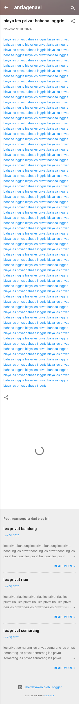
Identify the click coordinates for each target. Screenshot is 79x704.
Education (49, 695)
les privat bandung (20, 528)
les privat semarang (21, 630)
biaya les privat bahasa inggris (25, 39)
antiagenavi (28, 7)
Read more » (64, 566)
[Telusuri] (72, 9)
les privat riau (16, 579)
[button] (72, 22)
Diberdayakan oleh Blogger (42, 687)
